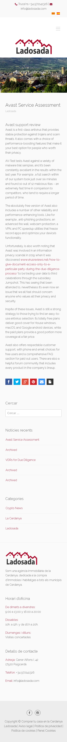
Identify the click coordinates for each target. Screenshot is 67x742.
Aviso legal (26, 726)
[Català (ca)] (53, 13)
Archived (11, 450)
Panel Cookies (47, 730)
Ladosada (10, 111)
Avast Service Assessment (22, 439)
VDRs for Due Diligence (21, 460)
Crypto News (14, 508)
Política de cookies (23, 730)
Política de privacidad (48, 726)
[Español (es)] (58, 13)
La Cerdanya (14, 518)
